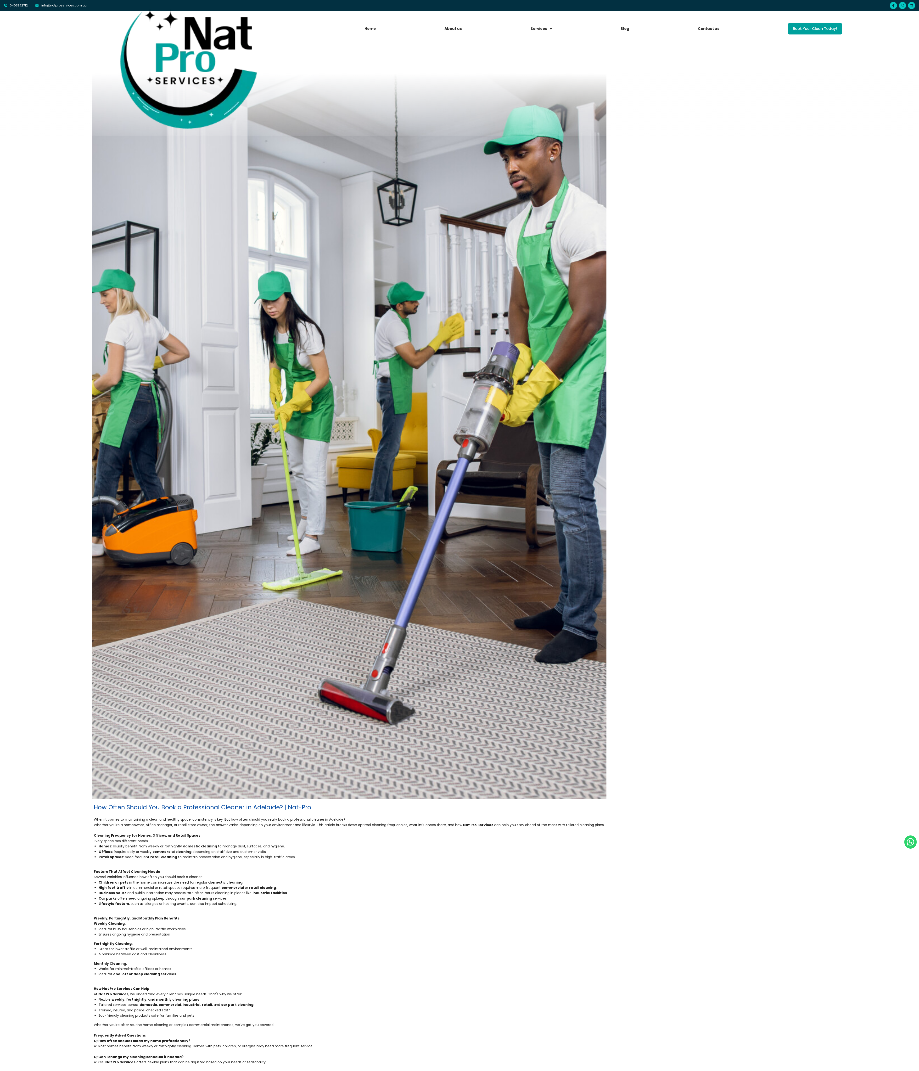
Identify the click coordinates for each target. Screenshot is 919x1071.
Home (370, 28)
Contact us (708, 28)
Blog (625, 28)
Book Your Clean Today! (815, 28)
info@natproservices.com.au (64, 5)
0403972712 (19, 5)
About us (453, 28)
